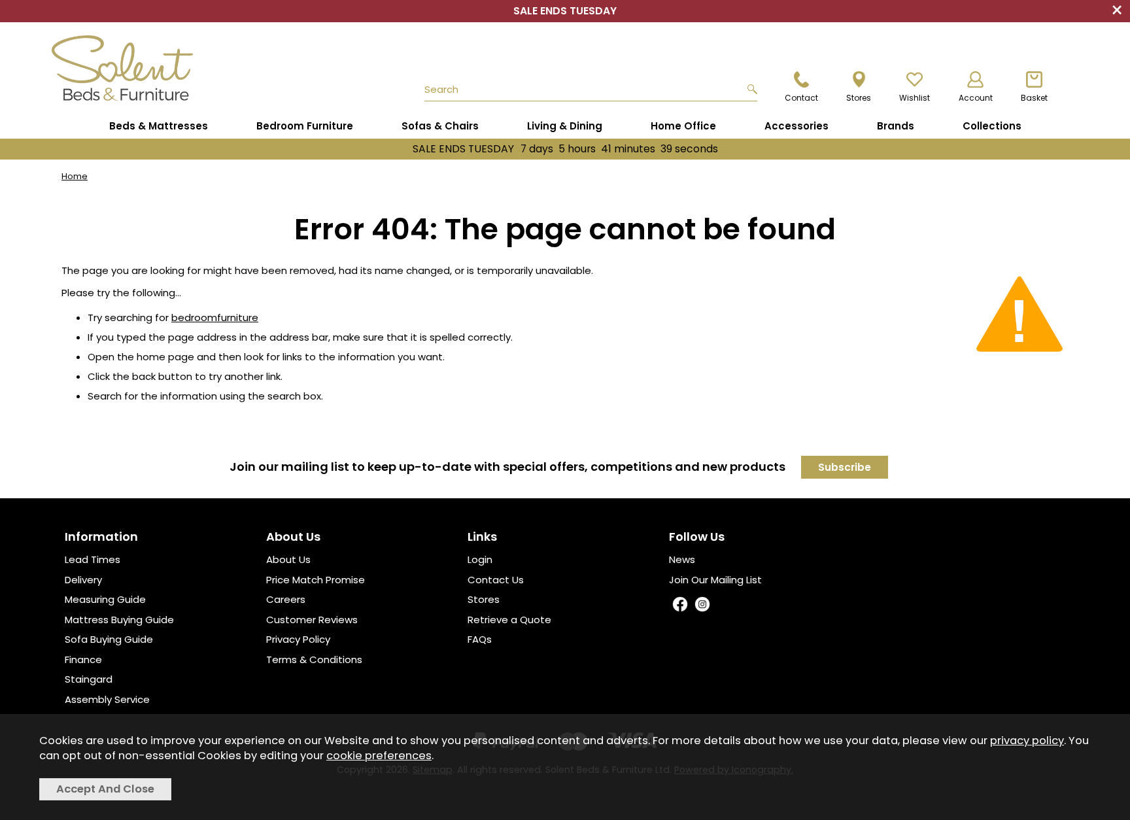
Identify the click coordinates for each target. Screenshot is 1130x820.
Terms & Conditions (314, 659)
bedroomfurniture (214, 317)
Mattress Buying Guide (119, 619)
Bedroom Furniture (304, 126)
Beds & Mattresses (158, 126)
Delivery (83, 580)
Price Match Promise (315, 580)
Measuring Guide (105, 599)
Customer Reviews (312, 619)
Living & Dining (564, 126)
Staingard (88, 679)
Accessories (796, 126)
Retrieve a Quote (509, 619)
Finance (83, 659)
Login (480, 559)
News (682, 559)
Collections (992, 126)
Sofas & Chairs (440, 126)
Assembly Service (107, 699)
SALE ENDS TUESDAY (565, 148)
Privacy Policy (298, 639)
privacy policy (1027, 740)
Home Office (683, 126)
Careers (285, 599)
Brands (895, 126)
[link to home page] (154, 68)
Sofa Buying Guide (109, 639)
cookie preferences (379, 755)
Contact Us (496, 580)
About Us (288, 559)
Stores (484, 599)
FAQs (480, 639)
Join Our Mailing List (715, 580)
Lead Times (92, 559)
